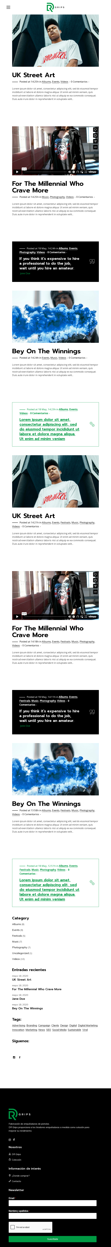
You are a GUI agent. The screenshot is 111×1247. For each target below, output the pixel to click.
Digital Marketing (88, 1025)
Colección (16, 1159)
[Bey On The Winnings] (55, 317)
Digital (73, 1025)
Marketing (31, 1029)
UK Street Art (33, 75)
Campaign (44, 1025)
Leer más (18, 109)
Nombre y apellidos (19, 1211)
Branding (31, 1025)
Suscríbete (52, 1239)
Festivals (65, 522)
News (41, 1029)
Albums (46, 81)
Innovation (18, 1029)
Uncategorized (20, 953)
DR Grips (16, 1154)
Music (45, 197)
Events (55, 81)
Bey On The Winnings (46, 351)
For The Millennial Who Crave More (48, 187)
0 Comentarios (79, 81)
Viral (85, 1029)
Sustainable (74, 1029)
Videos (64, 81)
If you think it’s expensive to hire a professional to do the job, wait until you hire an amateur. (49, 263)
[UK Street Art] (55, 41)
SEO (48, 1029)
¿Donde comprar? (21, 1175)
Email (12, 1198)
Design (64, 1025)
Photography (57, 197)
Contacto (16, 1181)
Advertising (18, 1025)
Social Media (59, 1029)
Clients (55, 1025)
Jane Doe (18, 999)
